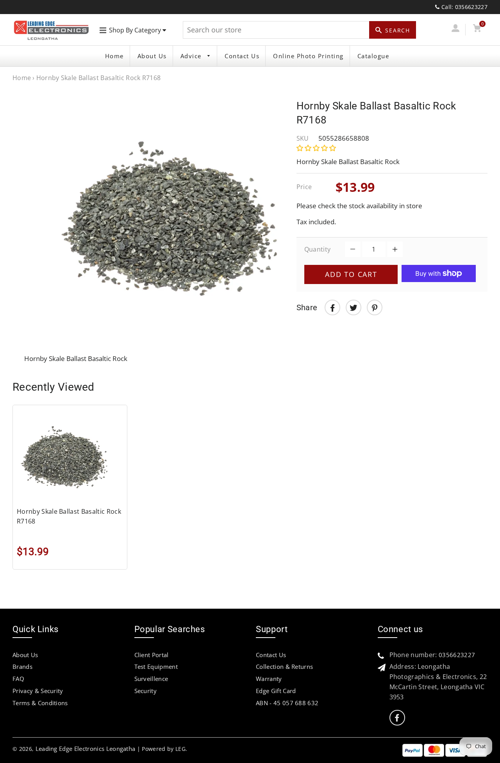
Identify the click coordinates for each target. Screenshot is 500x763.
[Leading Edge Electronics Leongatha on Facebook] (397, 718)
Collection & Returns (284, 666)
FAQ (18, 679)
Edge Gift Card (276, 691)
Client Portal (151, 655)
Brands (22, 666)
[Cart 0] (477, 29)
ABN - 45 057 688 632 (287, 703)
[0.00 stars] (317, 147)
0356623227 (457, 655)
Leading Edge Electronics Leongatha (86, 748)
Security (145, 691)
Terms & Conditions (40, 703)
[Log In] (455, 29)
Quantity (317, 249)
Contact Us (242, 56)
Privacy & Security (37, 691)
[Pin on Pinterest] (374, 307)
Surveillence (151, 679)
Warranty (269, 679)
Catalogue (373, 56)
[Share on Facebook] (332, 307)
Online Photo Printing (308, 56)
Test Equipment (156, 666)
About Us (152, 56)
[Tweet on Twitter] (353, 307)
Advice (192, 56)
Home (114, 56)
